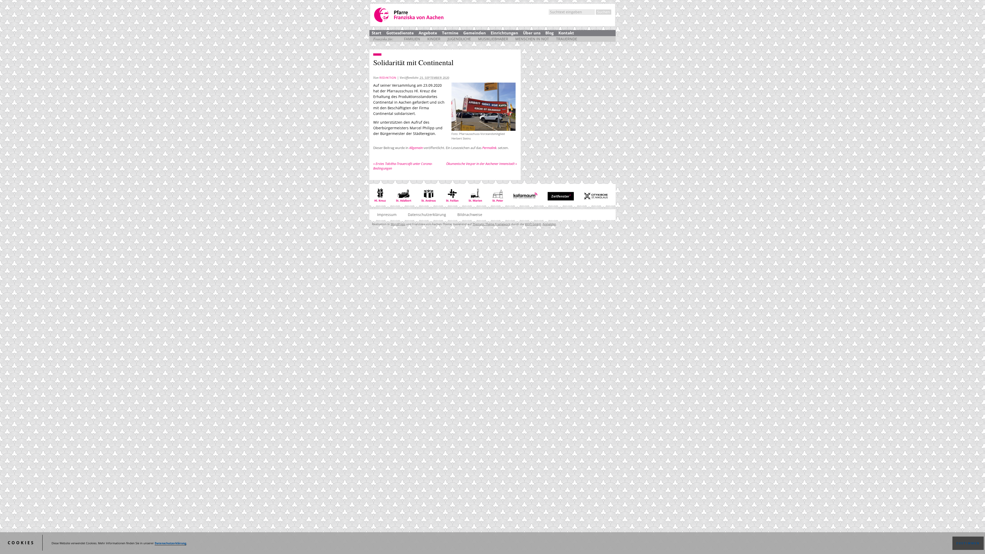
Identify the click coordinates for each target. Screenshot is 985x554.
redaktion (387, 78)
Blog (549, 32)
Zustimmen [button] (968, 543)
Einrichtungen (504, 32)
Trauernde (566, 38)
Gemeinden (474, 32)
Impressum (387, 214)
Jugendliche (459, 38)
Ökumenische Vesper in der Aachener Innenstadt (481, 163)
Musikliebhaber (493, 38)
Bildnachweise (469, 214)
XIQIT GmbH (533, 224)
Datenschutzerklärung (170, 543)
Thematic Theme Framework (491, 224)
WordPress (398, 224)
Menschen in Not (532, 38)
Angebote (428, 32)
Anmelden (549, 224)
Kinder (433, 38)
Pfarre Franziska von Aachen (409, 15)
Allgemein (416, 147)
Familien (412, 38)
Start (376, 32)
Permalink (489, 147)
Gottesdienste (400, 32)
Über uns (531, 32)
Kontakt (566, 32)
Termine (450, 32)
